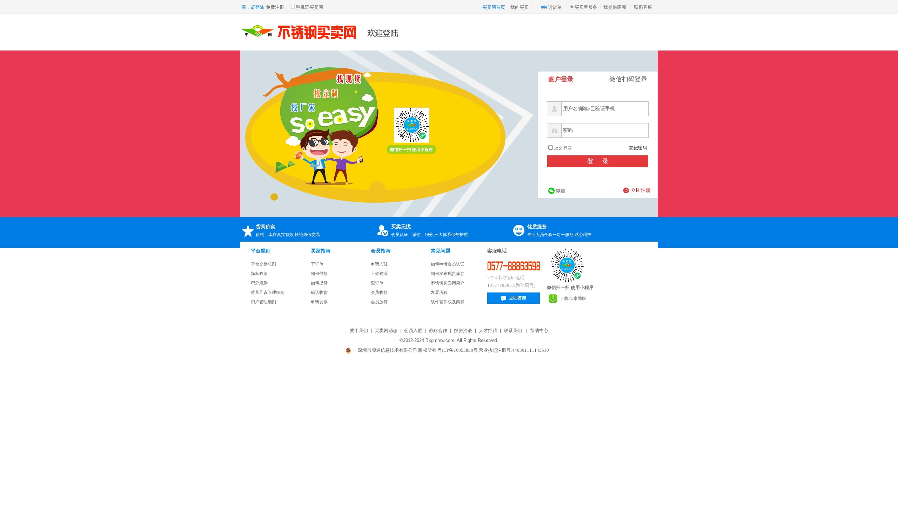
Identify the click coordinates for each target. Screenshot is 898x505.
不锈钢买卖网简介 (447, 283)
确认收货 (319, 292)
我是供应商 (614, 7)
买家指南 (320, 251)
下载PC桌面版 (573, 298)
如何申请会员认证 (447, 264)
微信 (560, 190)
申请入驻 (379, 264)
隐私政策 (259, 273)
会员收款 (379, 292)
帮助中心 (539, 330)
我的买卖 (519, 7)
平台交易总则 (263, 264)
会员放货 (379, 301)
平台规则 (260, 251)
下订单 (317, 264)
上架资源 (379, 273)
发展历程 (439, 292)
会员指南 (380, 251)
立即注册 (641, 190)
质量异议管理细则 (267, 292)
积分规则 (259, 283)
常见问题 (440, 251)
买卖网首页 (493, 7)
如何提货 (319, 283)
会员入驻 (413, 330)
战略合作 (438, 330)
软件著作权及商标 (447, 301)
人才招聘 (488, 330)
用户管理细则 (263, 301)
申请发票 (319, 301)
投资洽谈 (463, 330)
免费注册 (275, 7)
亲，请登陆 (252, 7)
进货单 (555, 7)
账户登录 (561, 79)
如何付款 (319, 273)
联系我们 (513, 330)
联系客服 (643, 7)
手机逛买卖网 (309, 7)
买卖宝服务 (586, 7)
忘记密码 (638, 147)
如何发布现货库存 (447, 273)
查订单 (377, 283)
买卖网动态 (386, 330)
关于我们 (359, 330)
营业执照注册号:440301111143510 (514, 350)
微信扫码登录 (628, 79)
